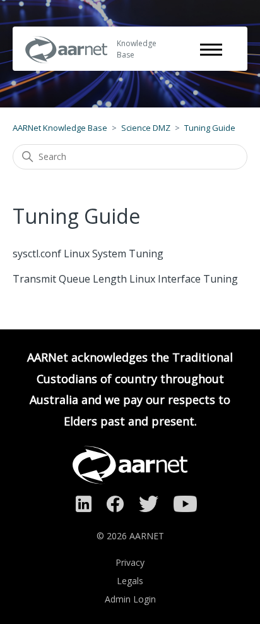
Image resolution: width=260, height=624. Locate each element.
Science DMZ (145, 127)
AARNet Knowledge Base (60, 127)
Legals (130, 581)
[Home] (66, 71)
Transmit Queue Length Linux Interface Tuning (125, 279)
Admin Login (130, 599)
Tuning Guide (209, 127)
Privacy (130, 562)
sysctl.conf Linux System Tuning (88, 253)
